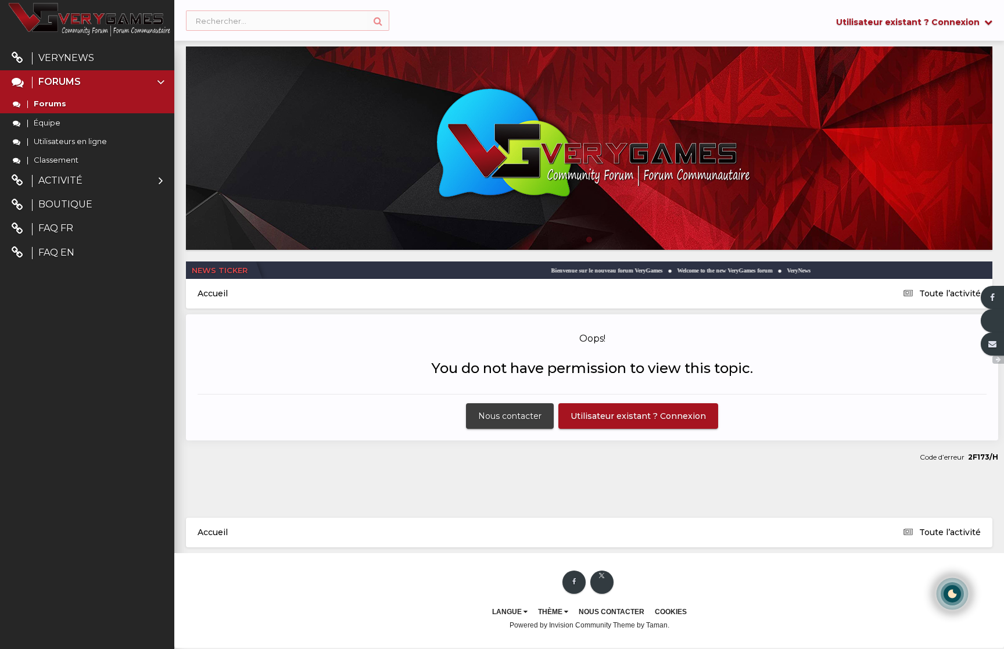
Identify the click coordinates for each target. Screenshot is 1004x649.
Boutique (65, 204)
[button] (952, 148)
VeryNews (66, 57)
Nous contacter (510, 416)
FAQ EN (56, 252)
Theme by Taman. (641, 625)
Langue (507, 612)
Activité (60, 180)
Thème (551, 612)
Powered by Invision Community (560, 625)
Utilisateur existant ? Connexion (910, 22)
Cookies (671, 612)
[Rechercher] (378, 20)
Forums (59, 81)
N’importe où (215, 20)
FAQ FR (55, 228)
